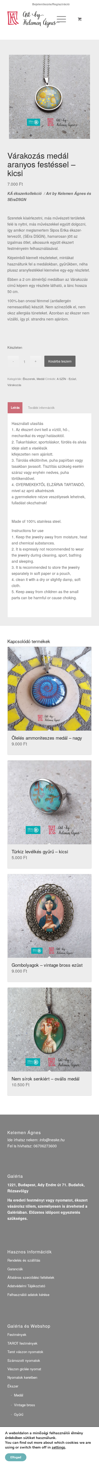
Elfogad (15, 1457)
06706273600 (45, 1145)
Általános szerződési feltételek (30, 1277)
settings (58, 1447)
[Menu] (60, 18)
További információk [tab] (41, 407)
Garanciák (15, 1268)
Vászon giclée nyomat (24, 1368)
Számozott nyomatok (23, 1360)
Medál (40, 379)
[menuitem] (51, 4)
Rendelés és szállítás (23, 1260)
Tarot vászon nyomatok (25, 1351)
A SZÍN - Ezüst (66, 379)
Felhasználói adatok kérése (28, 1294)
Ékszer (12, 1386)
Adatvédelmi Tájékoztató (26, 1285)
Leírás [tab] (15, 407)
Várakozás (14, 385)
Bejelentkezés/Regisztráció (51, 4)
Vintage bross (24, 1404)
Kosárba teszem (60, 361)
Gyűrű (18, 1414)
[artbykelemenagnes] (41, 18)
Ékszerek (29, 379)
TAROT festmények (22, 1343)
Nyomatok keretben (22, 1377)
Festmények (16, 1334)
